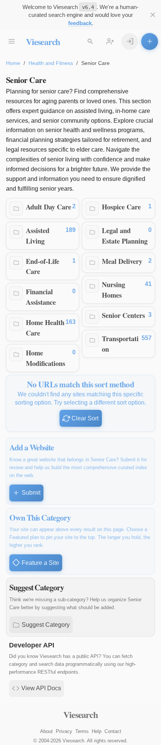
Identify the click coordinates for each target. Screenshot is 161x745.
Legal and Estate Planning (125, 235)
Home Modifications (45, 358)
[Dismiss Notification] (152, 14)
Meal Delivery (122, 261)
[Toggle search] (90, 41)
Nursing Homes (113, 289)
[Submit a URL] (149, 41)
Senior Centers (123, 315)
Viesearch (43, 41)
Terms (82, 731)
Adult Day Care (48, 207)
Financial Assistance (41, 296)
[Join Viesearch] (109, 41)
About (46, 731)
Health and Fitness (50, 63)
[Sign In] (129, 41)
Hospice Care (121, 207)
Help (96, 731)
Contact (112, 731)
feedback (80, 23)
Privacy (64, 731)
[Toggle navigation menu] (11, 41)
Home (13, 63)
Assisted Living (37, 235)
